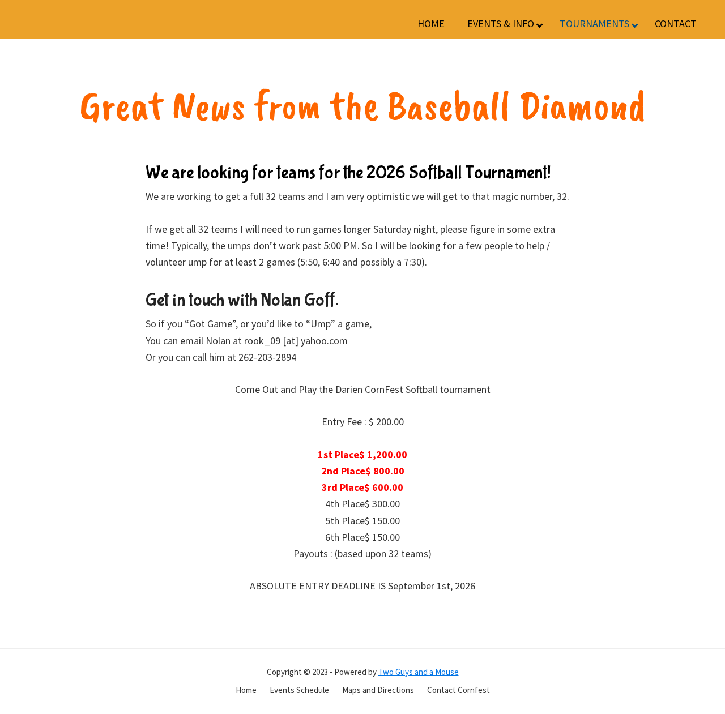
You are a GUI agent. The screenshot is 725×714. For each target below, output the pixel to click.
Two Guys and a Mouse (418, 671)
